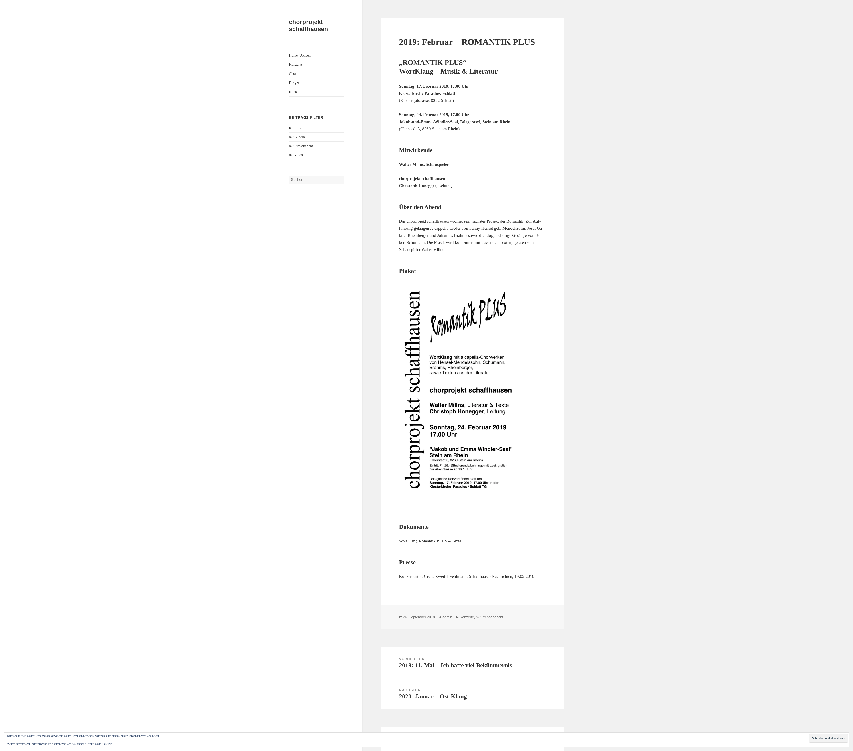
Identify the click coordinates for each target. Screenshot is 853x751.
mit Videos (296, 155)
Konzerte (295, 64)
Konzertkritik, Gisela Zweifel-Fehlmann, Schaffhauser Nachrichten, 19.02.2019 (466, 576)
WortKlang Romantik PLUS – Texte (430, 541)
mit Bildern (297, 137)
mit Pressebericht (301, 146)
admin (447, 617)
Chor (292, 73)
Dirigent (295, 83)
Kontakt (294, 92)
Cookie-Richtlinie (102, 743)
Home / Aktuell (300, 55)
